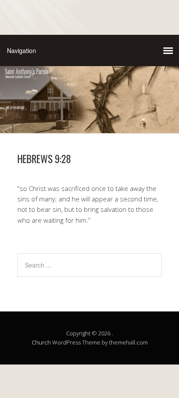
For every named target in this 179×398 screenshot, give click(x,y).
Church (41, 342)
